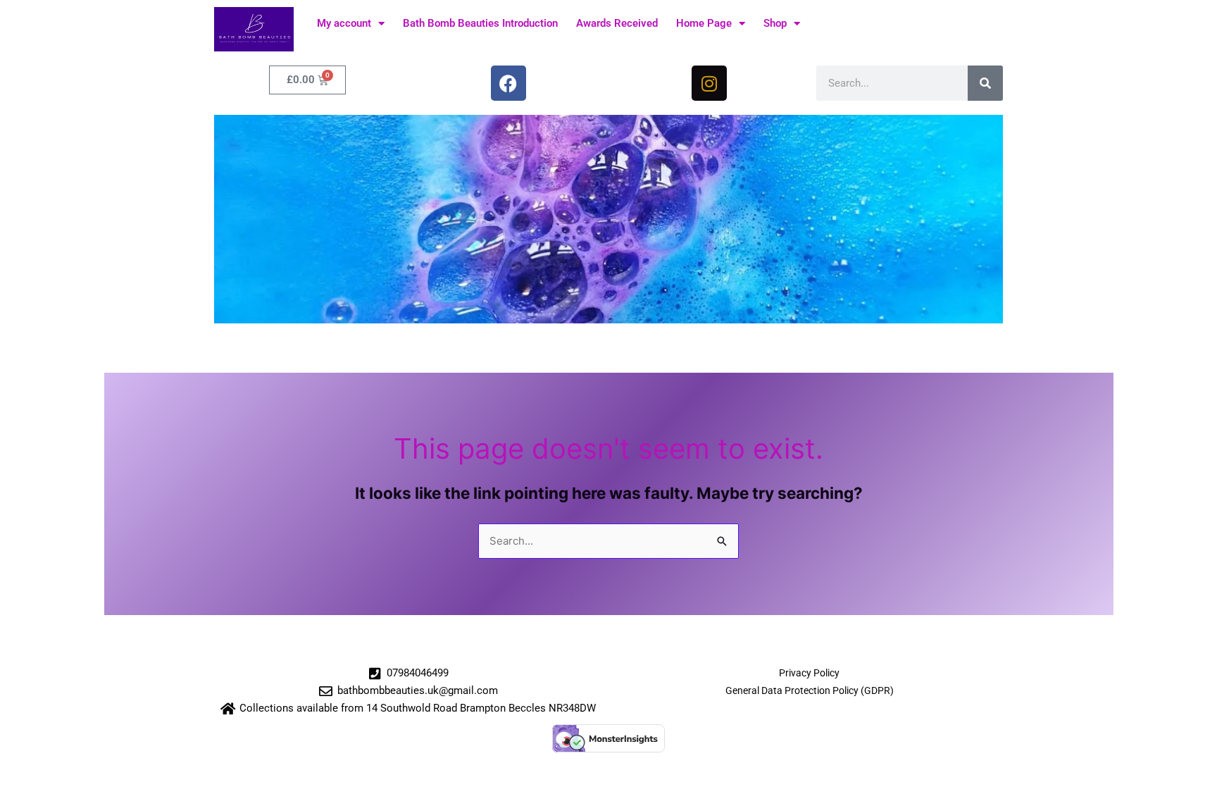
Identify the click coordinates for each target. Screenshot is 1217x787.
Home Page (704, 23)
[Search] (985, 83)
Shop (775, 23)
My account (344, 23)
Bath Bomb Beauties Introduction (480, 23)
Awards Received (617, 23)
